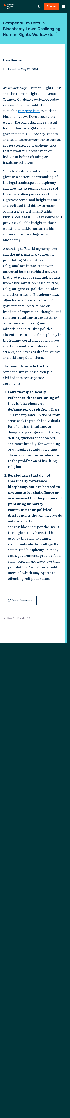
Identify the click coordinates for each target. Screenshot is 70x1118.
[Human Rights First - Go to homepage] (8, 6)
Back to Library (19, 617)
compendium (29, 110)
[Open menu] (63, 6)
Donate (51, 6)
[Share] (56, 33)
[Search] (39, 6)
